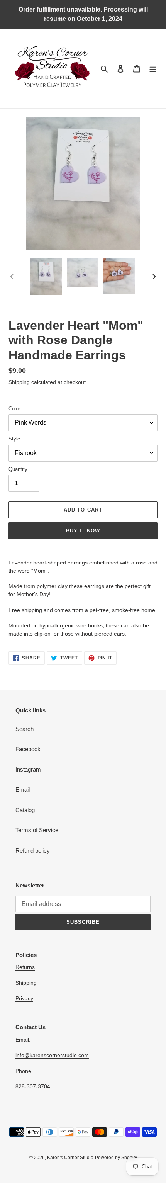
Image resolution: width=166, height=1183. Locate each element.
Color (14, 408)
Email (22, 789)
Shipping (19, 382)
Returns (25, 967)
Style (14, 439)
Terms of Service (36, 830)
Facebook (28, 749)
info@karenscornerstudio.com (52, 1055)
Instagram (28, 769)
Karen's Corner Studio (70, 1157)
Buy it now (83, 531)
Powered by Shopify (116, 1157)
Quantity (17, 469)
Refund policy (32, 850)
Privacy (24, 998)
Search (24, 729)
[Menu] (153, 68)
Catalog (25, 810)
